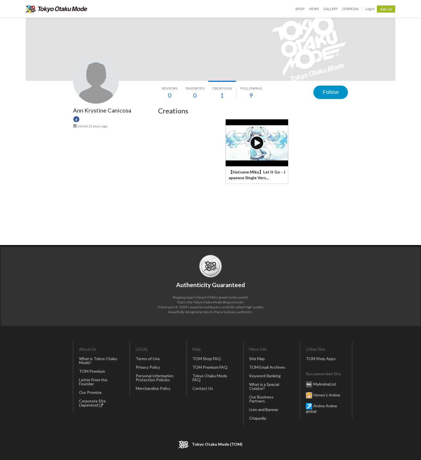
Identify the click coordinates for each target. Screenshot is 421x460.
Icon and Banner (263, 409)
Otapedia (350, 9)
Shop (299, 9)
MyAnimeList (325, 384)
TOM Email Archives (267, 367)
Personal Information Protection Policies (155, 377)
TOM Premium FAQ (209, 367)
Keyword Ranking (265, 375)
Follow (331, 92)
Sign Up (386, 9)
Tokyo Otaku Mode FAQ (209, 377)
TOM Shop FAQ (206, 358)
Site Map (257, 358)
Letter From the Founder (93, 381)
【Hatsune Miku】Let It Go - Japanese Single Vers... (257, 174)
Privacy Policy (148, 367)
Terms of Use (148, 358)
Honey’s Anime (326, 394)
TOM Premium (92, 371)
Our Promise (90, 392)
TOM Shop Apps (321, 358)
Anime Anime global (321, 408)
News (314, 9)
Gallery (330, 9)
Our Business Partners (261, 398)
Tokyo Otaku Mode (56, 9)
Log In (370, 9)
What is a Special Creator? (264, 386)
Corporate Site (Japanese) (92, 402)
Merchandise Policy (153, 388)
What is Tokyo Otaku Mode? (98, 360)
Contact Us (202, 388)
